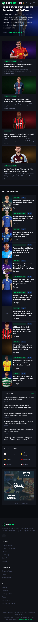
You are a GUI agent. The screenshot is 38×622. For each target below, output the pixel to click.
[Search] (26, 3)
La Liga (7, 460)
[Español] (23, 3)
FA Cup (4, 574)
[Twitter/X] (4, 535)
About (4, 597)
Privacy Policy (7, 594)
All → (32, 393)
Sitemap (4, 587)
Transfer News (7, 571)
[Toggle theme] (30, 3)
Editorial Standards (8, 603)
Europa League (7, 577)
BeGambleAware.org (25, 619)
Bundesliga (25, 460)
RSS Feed (5, 590)
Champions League (26, 454)
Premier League (10, 454)
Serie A (7, 464)
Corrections (6, 600)
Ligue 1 (24, 464)
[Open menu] (34, 3)
